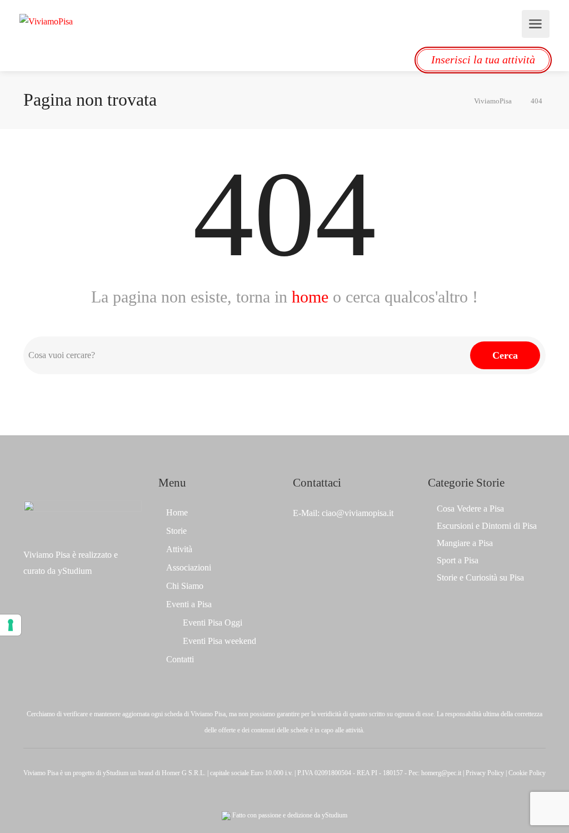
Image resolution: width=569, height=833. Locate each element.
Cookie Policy (527, 773)
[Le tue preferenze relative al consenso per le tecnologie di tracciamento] (10, 625)
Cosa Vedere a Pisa (470, 508)
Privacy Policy (485, 773)
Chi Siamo (184, 586)
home (310, 296)
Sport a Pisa (457, 560)
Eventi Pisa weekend (219, 641)
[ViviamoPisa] (46, 20)
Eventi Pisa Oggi (212, 622)
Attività (179, 549)
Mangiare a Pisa (465, 543)
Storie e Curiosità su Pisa (480, 577)
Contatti (180, 659)
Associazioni (188, 567)
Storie (176, 531)
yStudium (75, 571)
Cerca (505, 355)
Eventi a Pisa (189, 604)
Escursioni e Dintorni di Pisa (487, 525)
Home (177, 512)
